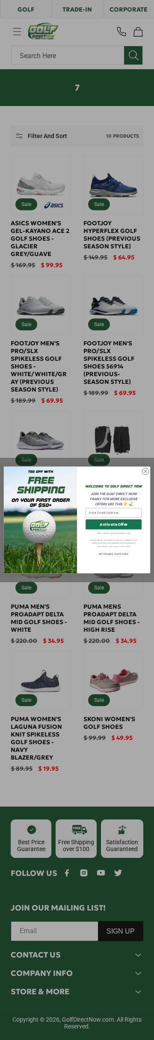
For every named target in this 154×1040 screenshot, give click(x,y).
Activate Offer (113, 524)
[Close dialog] (145, 471)
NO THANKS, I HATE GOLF (113, 554)
